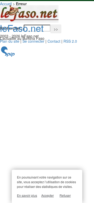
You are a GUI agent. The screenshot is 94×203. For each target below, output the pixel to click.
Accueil (6, 3)
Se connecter (33, 41)
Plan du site (9, 41)
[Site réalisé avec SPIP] (8, 55)
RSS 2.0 (70, 41)
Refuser (65, 195)
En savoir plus (27, 195)
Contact (54, 41)
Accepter (47, 195)
